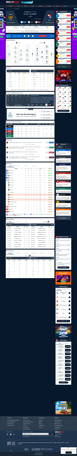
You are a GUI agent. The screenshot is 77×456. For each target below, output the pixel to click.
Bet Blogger (57, 239)
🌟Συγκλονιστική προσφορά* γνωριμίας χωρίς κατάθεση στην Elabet (62, 168)
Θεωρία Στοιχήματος (59, 262)
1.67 (43, 126)
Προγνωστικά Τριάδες (27, 423)
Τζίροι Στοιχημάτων (10, 425)
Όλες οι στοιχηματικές (62, 66)
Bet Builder (25, 425)
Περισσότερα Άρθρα (63, 267)
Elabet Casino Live (57, 423)
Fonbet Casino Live (58, 427)
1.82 (34, 131)
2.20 (46, 128)
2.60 (21, 126)
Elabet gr (40, 423)
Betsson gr (62, 59)
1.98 (31, 128)
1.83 (34, 128)
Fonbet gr (61, 36)
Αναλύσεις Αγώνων (10, 423)
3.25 (18, 133)
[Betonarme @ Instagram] (7, 434)
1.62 (43, 128)
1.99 (31, 126)
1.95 (31, 133)
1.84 (34, 126)
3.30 (18, 131)
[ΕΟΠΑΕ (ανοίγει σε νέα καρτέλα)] (42, 449)
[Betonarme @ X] (14, 434)
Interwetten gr (62, 53)
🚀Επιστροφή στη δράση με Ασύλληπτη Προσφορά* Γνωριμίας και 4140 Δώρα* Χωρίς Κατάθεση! (63, 177)
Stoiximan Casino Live (58, 420)
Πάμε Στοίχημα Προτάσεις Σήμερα (13, 420)
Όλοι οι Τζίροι (62, 382)
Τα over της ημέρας (26, 420)
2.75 (15, 126)
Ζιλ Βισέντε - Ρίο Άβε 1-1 (31, 29)
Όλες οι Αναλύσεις (62, 321)
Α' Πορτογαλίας (27, 11)
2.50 (21, 133)
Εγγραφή (51, 433)
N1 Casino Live (57, 429)
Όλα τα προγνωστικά (63, 110)
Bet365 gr (61, 42)
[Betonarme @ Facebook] (11, 434)
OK (68, 452)
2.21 (46, 126)
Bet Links (56, 435)
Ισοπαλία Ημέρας (26, 427)
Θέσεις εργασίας (58, 436)
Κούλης (37, 95)
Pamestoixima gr (63, 31)
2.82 (15, 128)
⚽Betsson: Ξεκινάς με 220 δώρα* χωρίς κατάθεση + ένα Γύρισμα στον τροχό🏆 (62, 213)
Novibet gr (61, 19)
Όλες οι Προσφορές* (63, 218)
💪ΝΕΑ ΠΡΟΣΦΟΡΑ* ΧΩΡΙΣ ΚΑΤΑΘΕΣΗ (63, 191)
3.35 (18, 128)
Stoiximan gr (62, 13)
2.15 (46, 133)
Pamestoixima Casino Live (59, 425)
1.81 (34, 133)
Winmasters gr (62, 48)
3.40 (18, 126)
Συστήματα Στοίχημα (26, 429)
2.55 (21, 128)
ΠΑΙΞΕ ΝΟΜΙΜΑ (42, 36)
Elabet (61, 25)
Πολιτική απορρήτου (58, 434)
